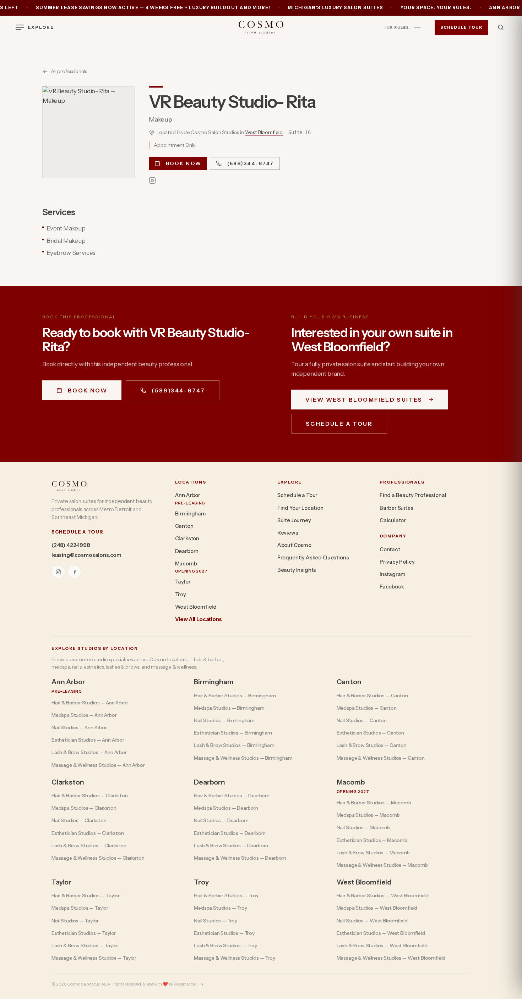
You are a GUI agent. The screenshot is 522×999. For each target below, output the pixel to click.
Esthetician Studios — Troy (224, 933)
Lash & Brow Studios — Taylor (84, 945)
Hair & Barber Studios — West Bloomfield (383, 895)
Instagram (393, 574)
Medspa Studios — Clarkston (83, 808)
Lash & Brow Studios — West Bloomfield (382, 945)
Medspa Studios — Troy (220, 908)
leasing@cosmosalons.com (86, 555)
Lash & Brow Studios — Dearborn (231, 845)
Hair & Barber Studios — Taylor (85, 895)
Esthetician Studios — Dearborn (230, 833)
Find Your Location (300, 508)
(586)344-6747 (250, 163)
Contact (390, 549)
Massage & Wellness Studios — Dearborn (240, 858)
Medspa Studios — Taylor (79, 908)
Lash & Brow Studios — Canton (372, 745)
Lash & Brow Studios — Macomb (373, 852)
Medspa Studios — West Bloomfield (377, 908)
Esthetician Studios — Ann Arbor (87, 740)
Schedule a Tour (339, 423)
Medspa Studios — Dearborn (226, 808)
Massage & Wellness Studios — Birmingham (243, 758)
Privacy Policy (397, 562)
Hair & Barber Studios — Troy (226, 895)
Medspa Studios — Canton (367, 708)
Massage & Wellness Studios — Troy (234, 958)
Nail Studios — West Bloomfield (372, 920)
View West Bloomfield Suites (364, 399)
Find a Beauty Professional (413, 495)
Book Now (183, 163)
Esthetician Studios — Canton (370, 733)
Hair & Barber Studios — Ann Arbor (89, 702)
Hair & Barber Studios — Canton (372, 695)
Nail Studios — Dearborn (221, 820)
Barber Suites (396, 508)
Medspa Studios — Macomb (368, 815)
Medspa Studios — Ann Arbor (84, 715)
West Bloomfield (264, 132)
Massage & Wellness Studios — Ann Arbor (98, 765)
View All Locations (198, 619)
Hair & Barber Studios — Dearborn (232, 795)
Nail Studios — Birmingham (224, 720)
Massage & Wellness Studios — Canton (381, 758)
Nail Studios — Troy (215, 920)
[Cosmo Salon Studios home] (261, 27)
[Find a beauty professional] (501, 27)
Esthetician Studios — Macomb (372, 840)
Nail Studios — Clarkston (79, 820)
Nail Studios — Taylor (74, 920)
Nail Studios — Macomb (363, 827)
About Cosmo (294, 545)
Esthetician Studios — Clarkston (87, 833)
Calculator (393, 520)
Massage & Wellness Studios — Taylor (93, 958)
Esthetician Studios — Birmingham (233, 733)
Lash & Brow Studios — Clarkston (88, 845)
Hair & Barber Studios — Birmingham (235, 695)
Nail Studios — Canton (362, 720)
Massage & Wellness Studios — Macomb (382, 865)
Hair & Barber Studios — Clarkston (89, 795)
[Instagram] (152, 180)
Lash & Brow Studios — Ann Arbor (89, 752)
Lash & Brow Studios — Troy (225, 945)
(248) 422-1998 (70, 545)
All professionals (69, 71)
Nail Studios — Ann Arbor (79, 727)
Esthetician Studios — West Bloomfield (381, 933)
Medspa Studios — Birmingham (229, 708)
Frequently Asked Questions (313, 557)
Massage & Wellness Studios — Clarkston (98, 858)
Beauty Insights (296, 570)
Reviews (287, 533)
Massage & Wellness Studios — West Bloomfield (391, 958)
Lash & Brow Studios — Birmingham (234, 745)
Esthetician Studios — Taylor (83, 933)
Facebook (392, 587)
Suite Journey (294, 520)
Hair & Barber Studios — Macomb (374, 802)
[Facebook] (74, 572)
